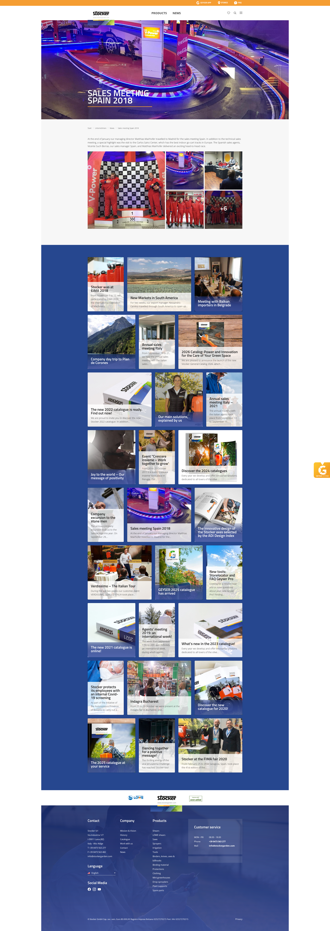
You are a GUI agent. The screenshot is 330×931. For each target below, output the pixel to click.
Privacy (238, 919)
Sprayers (157, 843)
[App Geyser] (204, 2)
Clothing (157, 873)
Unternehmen (100, 128)
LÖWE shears (159, 835)
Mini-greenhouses (161, 877)
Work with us (126, 843)
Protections (158, 869)
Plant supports (160, 886)
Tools (155, 852)
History (123, 835)
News (177, 13)
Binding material (161, 864)
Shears (156, 830)
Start (90, 128)
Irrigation (157, 847)
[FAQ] (237, 2)
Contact (124, 847)
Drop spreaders (160, 881)
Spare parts (158, 890)
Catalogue (125, 839)
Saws (155, 839)
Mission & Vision (128, 830)
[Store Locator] (223, 2)
